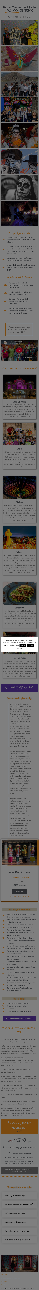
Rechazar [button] (30, 645)
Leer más (19, 648)
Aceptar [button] (23, 645)
